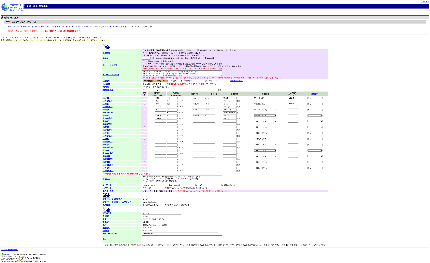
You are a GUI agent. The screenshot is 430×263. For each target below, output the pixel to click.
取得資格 (315, 94)
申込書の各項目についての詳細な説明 (77, 27)
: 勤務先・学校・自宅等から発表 (159, 61)
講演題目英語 (108, 90)
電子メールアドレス (111, 234)
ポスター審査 (108, 191)
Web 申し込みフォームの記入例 (107, 27)
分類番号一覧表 (236, 81)
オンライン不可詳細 (111, 75)
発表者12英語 (108, 165)
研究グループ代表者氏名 (112, 199)
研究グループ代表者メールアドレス (117, 202)
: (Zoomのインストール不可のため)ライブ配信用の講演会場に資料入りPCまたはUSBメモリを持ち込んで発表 (193, 66)
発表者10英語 (108, 153)
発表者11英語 (108, 159)
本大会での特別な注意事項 (49, 27)
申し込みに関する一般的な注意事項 (22, 27)
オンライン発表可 (110, 65)
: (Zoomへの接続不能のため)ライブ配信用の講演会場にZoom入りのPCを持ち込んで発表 (183, 64)
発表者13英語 (108, 171)
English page (425, 2)
